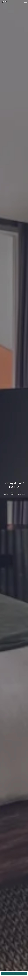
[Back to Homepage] (4, 2)
